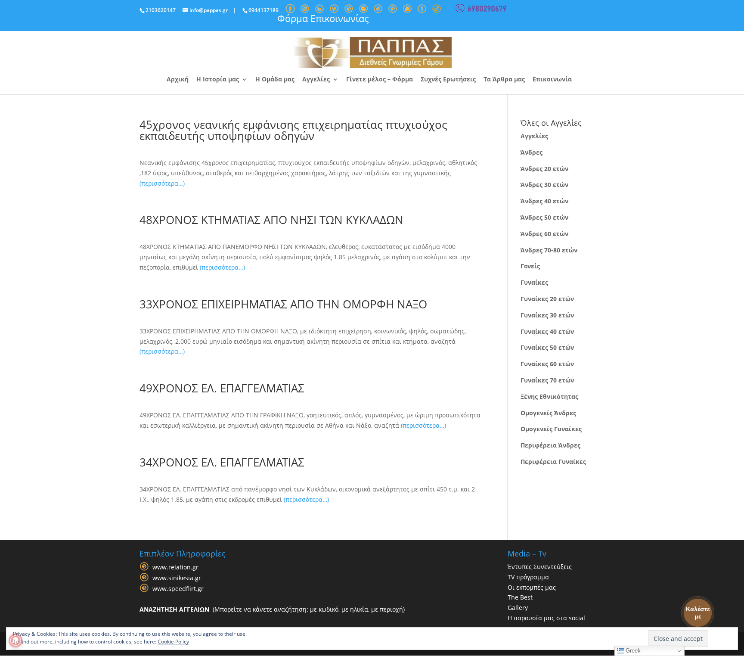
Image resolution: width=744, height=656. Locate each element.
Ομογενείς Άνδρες (548, 413)
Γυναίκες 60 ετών (547, 364)
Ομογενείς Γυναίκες (551, 429)
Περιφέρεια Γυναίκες (553, 461)
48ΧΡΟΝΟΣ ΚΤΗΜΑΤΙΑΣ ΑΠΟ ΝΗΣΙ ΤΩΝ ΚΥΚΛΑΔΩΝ (271, 219)
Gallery (518, 607)
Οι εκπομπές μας (532, 587)
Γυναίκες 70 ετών (547, 380)
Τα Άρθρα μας (504, 79)
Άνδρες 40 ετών (544, 201)
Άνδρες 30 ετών (544, 184)
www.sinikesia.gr (176, 578)
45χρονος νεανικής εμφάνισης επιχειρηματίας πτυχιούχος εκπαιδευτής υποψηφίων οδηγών (293, 130)
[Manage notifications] (15, 640)
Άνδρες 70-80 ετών (549, 250)
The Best (520, 597)
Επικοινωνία (552, 79)
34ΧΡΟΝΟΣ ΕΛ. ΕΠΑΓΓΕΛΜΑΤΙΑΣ (222, 462)
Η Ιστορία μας (217, 79)
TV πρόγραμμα (528, 577)
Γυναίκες (534, 282)
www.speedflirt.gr (178, 588)
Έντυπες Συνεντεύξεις (540, 567)
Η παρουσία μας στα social (546, 618)
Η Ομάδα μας (274, 79)
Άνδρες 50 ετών (544, 217)
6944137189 (263, 10)
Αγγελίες (316, 79)
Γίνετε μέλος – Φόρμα (379, 79)
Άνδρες (531, 152)
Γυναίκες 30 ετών (547, 315)
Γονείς (530, 266)
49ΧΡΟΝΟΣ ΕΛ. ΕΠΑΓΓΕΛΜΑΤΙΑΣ (222, 388)
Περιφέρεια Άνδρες (550, 445)
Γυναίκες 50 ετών (547, 347)
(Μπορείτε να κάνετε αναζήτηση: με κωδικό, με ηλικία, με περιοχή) (272, 609)
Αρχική (178, 79)
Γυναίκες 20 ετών (547, 299)
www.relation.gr (175, 567)
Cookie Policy (173, 641)
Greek (632, 650)
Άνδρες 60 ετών (544, 234)
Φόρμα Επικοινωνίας (323, 18)
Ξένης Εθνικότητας (549, 396)
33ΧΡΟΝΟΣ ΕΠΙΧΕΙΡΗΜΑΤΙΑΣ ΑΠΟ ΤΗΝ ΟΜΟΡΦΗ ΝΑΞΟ (283, 304)
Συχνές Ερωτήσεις (448, 79)
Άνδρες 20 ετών (544, 169)
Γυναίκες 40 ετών (547, 331)
